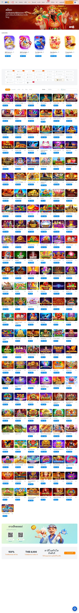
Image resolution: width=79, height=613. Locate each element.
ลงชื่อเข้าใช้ (62, 2)
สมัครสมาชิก (69, 2)
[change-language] (76, 2)
